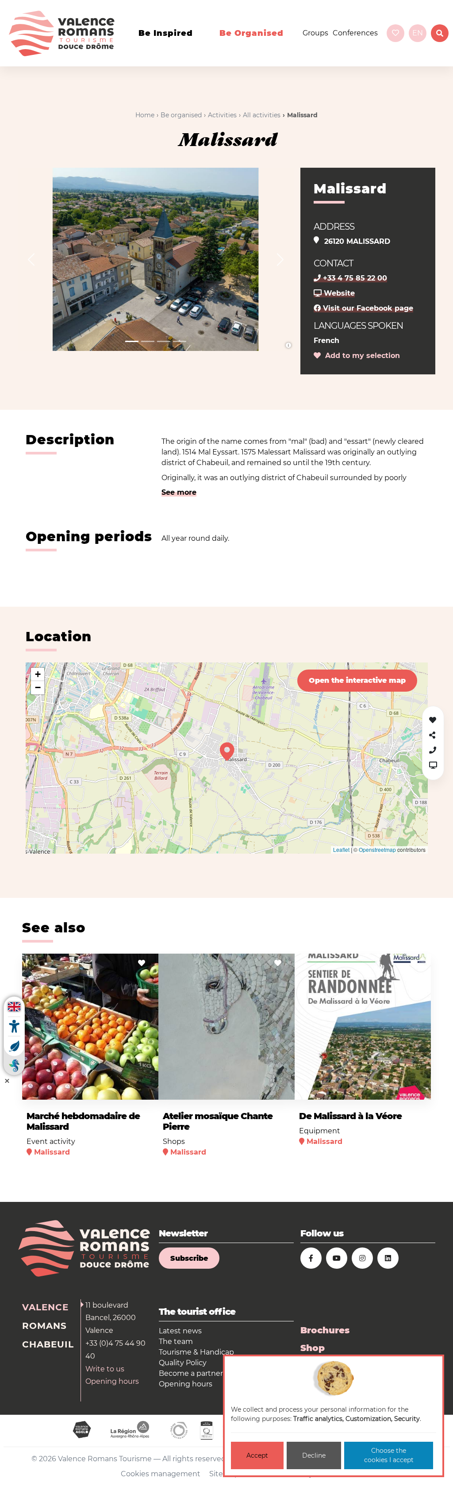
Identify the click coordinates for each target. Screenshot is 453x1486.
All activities (261, 115)
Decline (314, 1455)
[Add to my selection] (141, 963)
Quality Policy (183, 1363)
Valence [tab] (45, 1307)
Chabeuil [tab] (48, 1344)
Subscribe (189, 1258)
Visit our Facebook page (367, 308)
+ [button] (38, 674)
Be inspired (165, 33)
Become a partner (191, 1373)
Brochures (324, 1330)
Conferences (355, 33)
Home (144, 115)
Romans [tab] (44, 1325)
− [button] (38, 687)
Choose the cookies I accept (389, 1455)
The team (176, 1341)
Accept (257, 1455)
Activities (222, 115)
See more (178, 492)
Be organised (251, 33)
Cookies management (160, 1474)
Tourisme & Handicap (196, 1352)
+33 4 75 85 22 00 (354, 278)
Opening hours (112, 1381)
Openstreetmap (377, 849)
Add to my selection (360, 355)
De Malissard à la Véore (350, 1116)
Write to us (104, 1369)
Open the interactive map (357, 680)
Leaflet (341, 849)
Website (338, 293)
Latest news (180, 1331)
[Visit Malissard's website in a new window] (433, 765)
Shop (312, 1348)
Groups (315, 33)
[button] (31, 259)
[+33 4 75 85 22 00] (432, 750)
